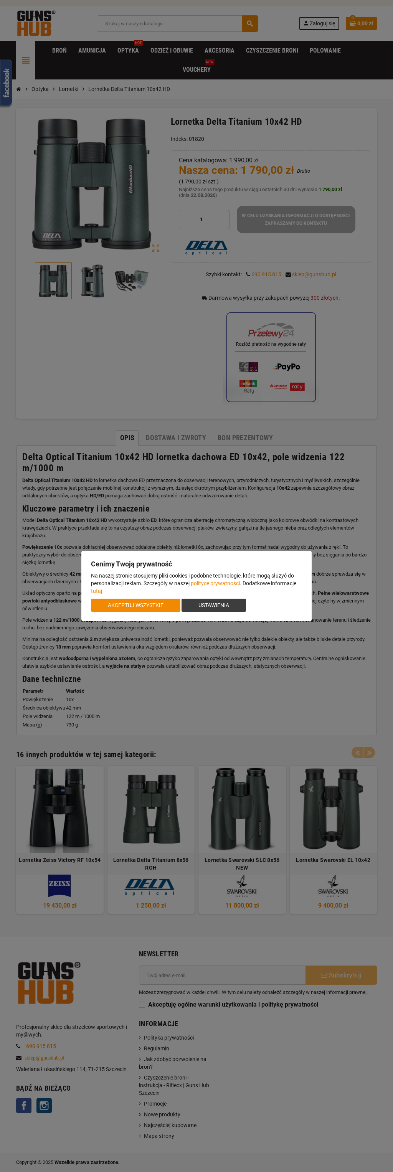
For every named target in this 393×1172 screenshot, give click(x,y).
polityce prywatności (215, 583)
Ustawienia (213, 605)
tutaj (96, 591)
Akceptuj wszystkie (135, 605)
